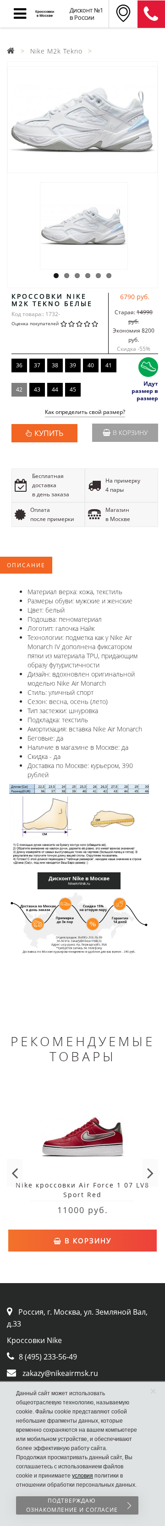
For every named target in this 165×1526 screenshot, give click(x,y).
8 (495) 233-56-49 (48, 1357)
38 (55, 365)
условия (82, 1475)
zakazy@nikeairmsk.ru (60, 1373)
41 (108, 365)
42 (19, 389)
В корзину (130, 432)
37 (37, 365)
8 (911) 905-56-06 (151, 14)
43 (37, 389)
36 (19, 365)
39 (73, 365)
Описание (26, 565)
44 (55, 389)
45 (73, 389)
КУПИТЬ (48, 433)
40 (91, 365)
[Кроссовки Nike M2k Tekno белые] (82, 119)
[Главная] (11, 51)
